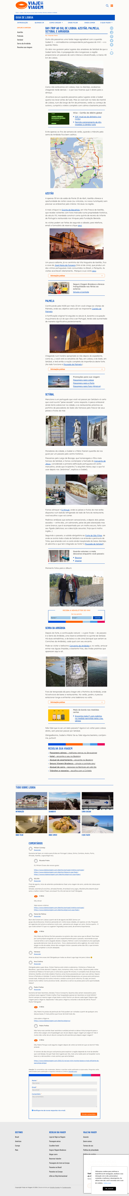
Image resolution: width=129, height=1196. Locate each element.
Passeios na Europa (56, 1171)
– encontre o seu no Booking (65, 756)
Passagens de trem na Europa (59, 1163)
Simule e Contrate (81, 292)
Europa (17, 1145)
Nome (34, 1080)
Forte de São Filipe (93, 535)
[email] (111, 46)
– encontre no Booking (71, 760)
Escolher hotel (54, 1145)
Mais (16, 1150)
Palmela (20, 36)
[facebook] (111, 33)
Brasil (17, 1137)
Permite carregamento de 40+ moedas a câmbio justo (88, 123)
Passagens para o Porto (83, 383)
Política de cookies (89, 1154)
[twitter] (111, 41)
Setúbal (20, 40)
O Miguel (65, 510)
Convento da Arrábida (80, 646)
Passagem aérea (55, 1141)
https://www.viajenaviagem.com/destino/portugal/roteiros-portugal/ (59, 870)
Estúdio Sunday (55, 1187)
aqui (80, 225)
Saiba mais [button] (107, 1183)
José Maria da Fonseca (65, 265)
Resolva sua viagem (24, 47)
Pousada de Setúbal (94, 544)
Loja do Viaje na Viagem (57, 1137)
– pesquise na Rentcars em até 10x (73, 767)
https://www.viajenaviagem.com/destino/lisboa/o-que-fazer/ (56, 872)
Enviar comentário (89, 1114)
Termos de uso (88, 1145)
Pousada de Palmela (73, 364)
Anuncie (86, 1137)
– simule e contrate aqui (72, 763)
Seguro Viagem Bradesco (57, 1150)
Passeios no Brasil (55, 1167)
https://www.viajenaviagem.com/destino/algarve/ (52, 1021)
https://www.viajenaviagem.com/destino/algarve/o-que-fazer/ (57, 910)
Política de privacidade (91, 1150)
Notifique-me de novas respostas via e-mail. (50, 1110)
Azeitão (20, 32)
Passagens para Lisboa (83, 380)
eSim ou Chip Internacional (58, 1176)
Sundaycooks (66, 1187)
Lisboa (21, 12)
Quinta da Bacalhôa (71, 210)
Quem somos (87, 1141)
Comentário (36, 1094)
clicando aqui (72, 1071)
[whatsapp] (111, 29)
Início (17, 12)
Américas (18, 1141)
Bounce (78, 557)
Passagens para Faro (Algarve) (87, 386)
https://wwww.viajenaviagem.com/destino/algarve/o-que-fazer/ (57, 874)
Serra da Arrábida (24, 43)
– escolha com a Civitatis (71, 770)
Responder (37, 850)
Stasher (78, 560)
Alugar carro (53, 1154)
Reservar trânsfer (55, 1158)
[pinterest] (111, 37)
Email (34, 1087)
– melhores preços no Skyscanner (73, 752)
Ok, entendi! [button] (109, 1188)
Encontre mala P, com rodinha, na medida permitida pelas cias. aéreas (89, 718)
